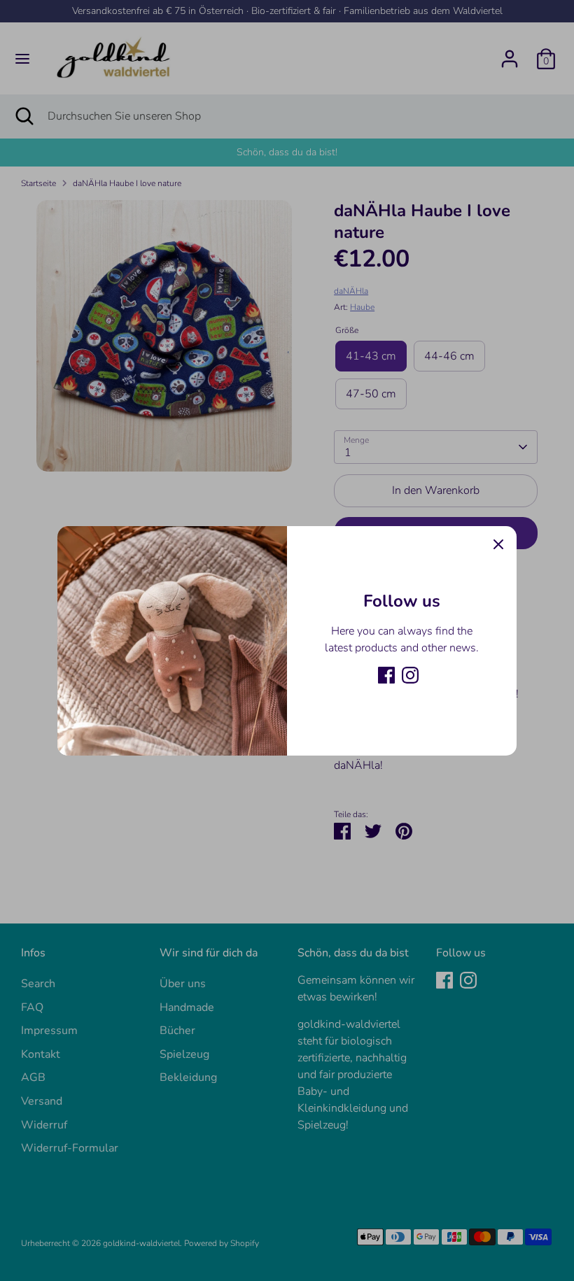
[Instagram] (410, 675)
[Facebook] (386, 675)
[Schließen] (498, 544)
